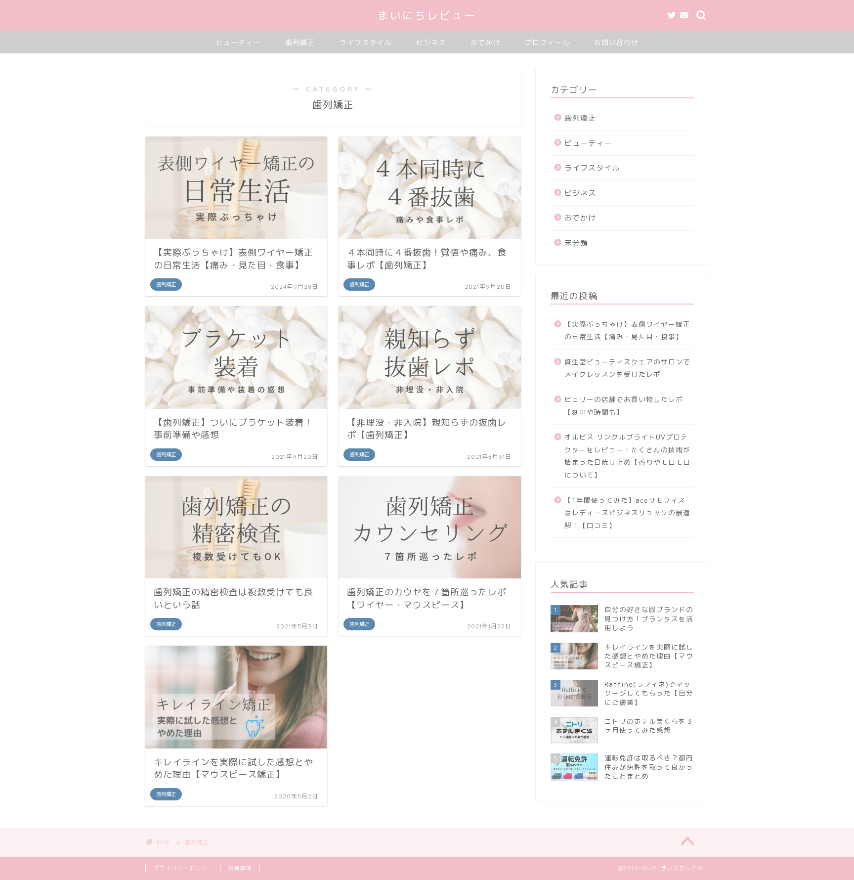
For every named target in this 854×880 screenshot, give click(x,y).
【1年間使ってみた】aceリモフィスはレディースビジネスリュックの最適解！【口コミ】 (627, 512)
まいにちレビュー (427, 15)
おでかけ (485, 42)
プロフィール (547, 42)
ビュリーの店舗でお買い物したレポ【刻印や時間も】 (623, 406)
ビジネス (431, 42)
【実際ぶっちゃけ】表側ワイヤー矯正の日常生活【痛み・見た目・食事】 (627, 330)
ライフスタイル (365, 42)
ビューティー (238, 42)
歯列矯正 (300, 42)
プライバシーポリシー (183, 868)
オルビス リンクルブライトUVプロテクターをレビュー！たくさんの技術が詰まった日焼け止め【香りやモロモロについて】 (627, 456)
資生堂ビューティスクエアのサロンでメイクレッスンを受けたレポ (627, 368)
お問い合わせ (616, 42)
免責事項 (240, 868)
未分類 (576, 243)
